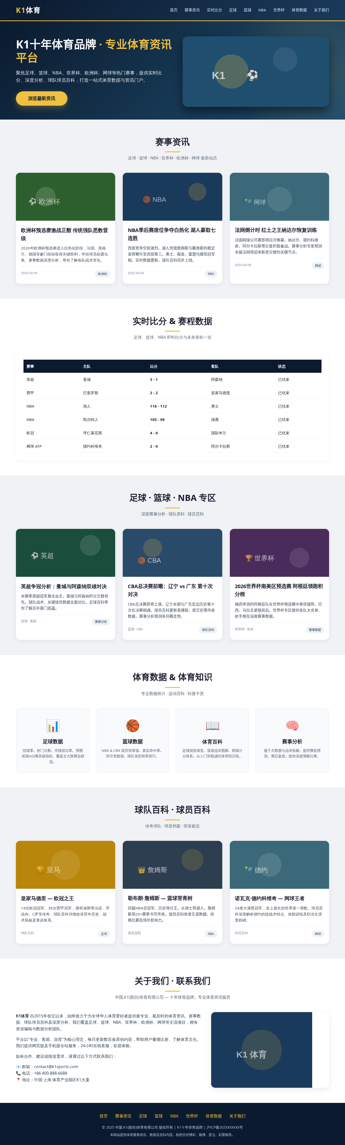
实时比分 (214, 9)
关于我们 (321, 9)
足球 (233, 9)
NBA (262, 9)
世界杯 (279, 9)
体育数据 (299, 9)
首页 (174, 9)
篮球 (247, 9)
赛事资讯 (192, 9)
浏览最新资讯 (41, 98)
